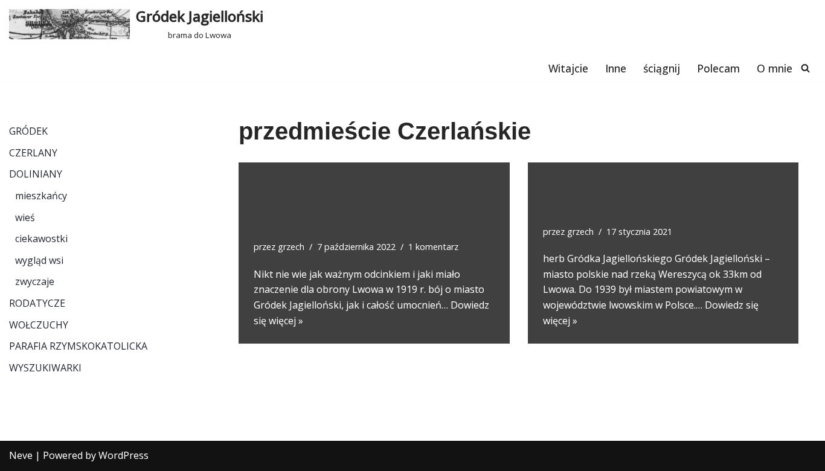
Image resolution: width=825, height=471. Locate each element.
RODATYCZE (37, 303)
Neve (21, 455)
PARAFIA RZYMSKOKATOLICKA (78, 346)
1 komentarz (433, 246)
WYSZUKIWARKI (45, 367)
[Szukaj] (805, 67)
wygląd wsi (39, 260)
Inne (615, 68)
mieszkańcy (41, 195)
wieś (25, 217)
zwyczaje (34, 281)
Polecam (718, 68)
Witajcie (568, 68)
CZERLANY (33, 152)
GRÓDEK (28, 131)
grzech (291, 246)
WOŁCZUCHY (38, 325)
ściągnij (661, 68)
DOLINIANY (35, 174)
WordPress (123, 455)
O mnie (774, 68)
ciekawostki (41, 238)
